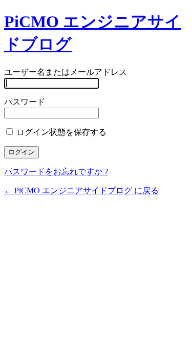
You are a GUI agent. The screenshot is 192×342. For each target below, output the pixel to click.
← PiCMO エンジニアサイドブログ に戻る (81, 190)
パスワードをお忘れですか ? (56, 171)
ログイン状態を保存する (60, 132)
